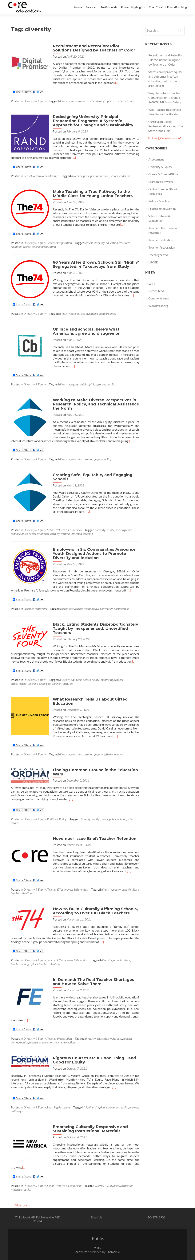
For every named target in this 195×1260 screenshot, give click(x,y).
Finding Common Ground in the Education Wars (95, 772)
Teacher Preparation (59, 243)
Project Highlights (133, 7)
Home (78, 7)
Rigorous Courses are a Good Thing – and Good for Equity (94, 1060)
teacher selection (125, 101)
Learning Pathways (35, 608)
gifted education (113, 754)
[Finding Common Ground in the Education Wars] (30, 775)
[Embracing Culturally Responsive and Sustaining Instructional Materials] (30, 1143)
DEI (98, 608)
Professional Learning (162, 208)
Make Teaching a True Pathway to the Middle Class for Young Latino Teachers (93, 193)
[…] (117, 82)
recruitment (78, 101)
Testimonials (109, 7)
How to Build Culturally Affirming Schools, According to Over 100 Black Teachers (95, 911)
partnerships (121, 608)
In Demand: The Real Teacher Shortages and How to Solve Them (93, 981)
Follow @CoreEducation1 (164, 138)
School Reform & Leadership (41, 176)
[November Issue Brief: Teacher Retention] (30, 855)
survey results (106, 384)
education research (82, 459)
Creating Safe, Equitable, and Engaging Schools (92, 477)
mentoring (107, 679)
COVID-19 (101, 1185)
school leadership (120, 176)
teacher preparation (44, 246)
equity (75, 384)
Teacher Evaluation (160, 240)
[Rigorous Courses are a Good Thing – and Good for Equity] (30, 1061)
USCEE (153, 262)
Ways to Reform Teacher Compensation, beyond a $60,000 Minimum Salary (164, 97)
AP (85, 1107)
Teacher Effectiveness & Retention (67, 889)
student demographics (102, 313)
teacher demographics (100, 101)
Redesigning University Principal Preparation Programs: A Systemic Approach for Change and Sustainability (93, 120)
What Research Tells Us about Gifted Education (90, 701)
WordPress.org (158, 305)
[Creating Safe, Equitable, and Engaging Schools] (30, 491)
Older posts (20, 1205)
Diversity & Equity (35, 101)
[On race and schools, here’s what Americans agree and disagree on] (30, 346)
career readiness (85, 608)
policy (107, 459)
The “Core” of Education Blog (168, 7)
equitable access (20, 246)
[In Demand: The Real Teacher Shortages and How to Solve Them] (30, 996)
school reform (79, 313)
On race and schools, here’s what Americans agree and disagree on (87, 331)
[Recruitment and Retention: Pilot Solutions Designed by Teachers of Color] (30, 62)
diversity (64, 101)
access (89, 243)
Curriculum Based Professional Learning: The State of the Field (165, 126)
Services (91, 7)
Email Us (96, 1217)
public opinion (88, 384)
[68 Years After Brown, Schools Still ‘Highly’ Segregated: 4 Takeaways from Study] (30, 279)
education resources (118, 243)
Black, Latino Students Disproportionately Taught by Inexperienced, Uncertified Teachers (95, 628)
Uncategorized (158, 255)
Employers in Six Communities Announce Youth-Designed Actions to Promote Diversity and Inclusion (94, 553)
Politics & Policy (57, 819)
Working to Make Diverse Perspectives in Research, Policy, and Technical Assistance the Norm (96, 404)
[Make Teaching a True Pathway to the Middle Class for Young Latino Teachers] (30, 208)
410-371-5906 (155, 1217)
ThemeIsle (113, 1252)
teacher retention (62, 683)
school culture (19, 533)
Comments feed (158, 298)
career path (67, 608)
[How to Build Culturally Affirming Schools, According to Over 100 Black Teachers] (30, 919)
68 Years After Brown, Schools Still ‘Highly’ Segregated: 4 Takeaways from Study (96, 264)
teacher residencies (39, 683)
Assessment (156, 159)
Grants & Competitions (163, 174)
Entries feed (156, 291)
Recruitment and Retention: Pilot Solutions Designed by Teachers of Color (94, 48)
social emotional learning (44, 533)
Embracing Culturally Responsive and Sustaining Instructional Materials (90, 1128)
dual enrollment (109, 1107)
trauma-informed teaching (77, 533)
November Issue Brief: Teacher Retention (94, 838)
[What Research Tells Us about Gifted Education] (30, 715)
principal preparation (96, 176)
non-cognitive (123, 530)
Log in (152, 283)
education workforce (109, 1038)
